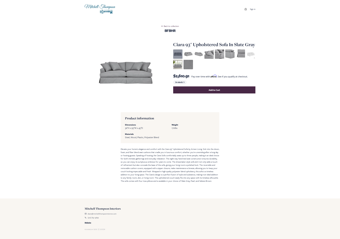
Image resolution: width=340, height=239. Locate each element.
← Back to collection (170, 26)
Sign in (252, 9)
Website (88, 222)
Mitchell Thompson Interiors (103, 209)
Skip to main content (11, 2)
